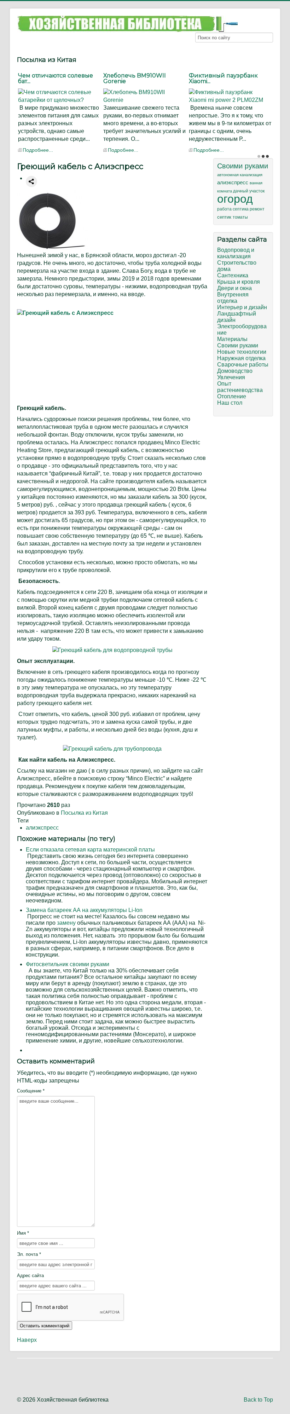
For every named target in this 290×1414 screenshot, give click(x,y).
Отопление (231, 396)
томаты (240, 217)
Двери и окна (234, 288)
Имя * (23, 1233)
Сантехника (232, 275)
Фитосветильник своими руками (67, 964)
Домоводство (235, 371)
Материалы (232, 339)
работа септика (233, 209)
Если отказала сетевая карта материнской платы (90, 850)
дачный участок (249, 191)
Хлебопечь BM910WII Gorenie (134, 78)
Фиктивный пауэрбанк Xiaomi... (223, 78)
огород (235, 198)
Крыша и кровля (238, 282)
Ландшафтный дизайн (236, 317)
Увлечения (231, 377)
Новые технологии (241, 352)
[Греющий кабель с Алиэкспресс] (112, 355)
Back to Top (258, 1400)
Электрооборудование (242, 329)
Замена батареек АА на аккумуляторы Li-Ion (84, 910)
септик (225, 217)
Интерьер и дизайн (242, 307)
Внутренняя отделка (233, 298)
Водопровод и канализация (235, 253)
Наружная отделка (241, 358)
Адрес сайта (30, 1275)
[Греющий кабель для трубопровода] (112, 748)
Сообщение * (31, 1090)
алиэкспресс (42, 828)
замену (66, 923)
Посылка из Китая (84, 813)
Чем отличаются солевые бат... (55, 78)
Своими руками (242, 166)
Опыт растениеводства (240, 387)
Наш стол (229, 403)
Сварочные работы (242, 365)
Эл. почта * (29, 1254)
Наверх (27, 1340)
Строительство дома (236, 266)
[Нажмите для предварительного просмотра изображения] (52, 221)
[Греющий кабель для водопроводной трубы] (112, 650)
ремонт (257, 209)
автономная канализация (239, 175)
